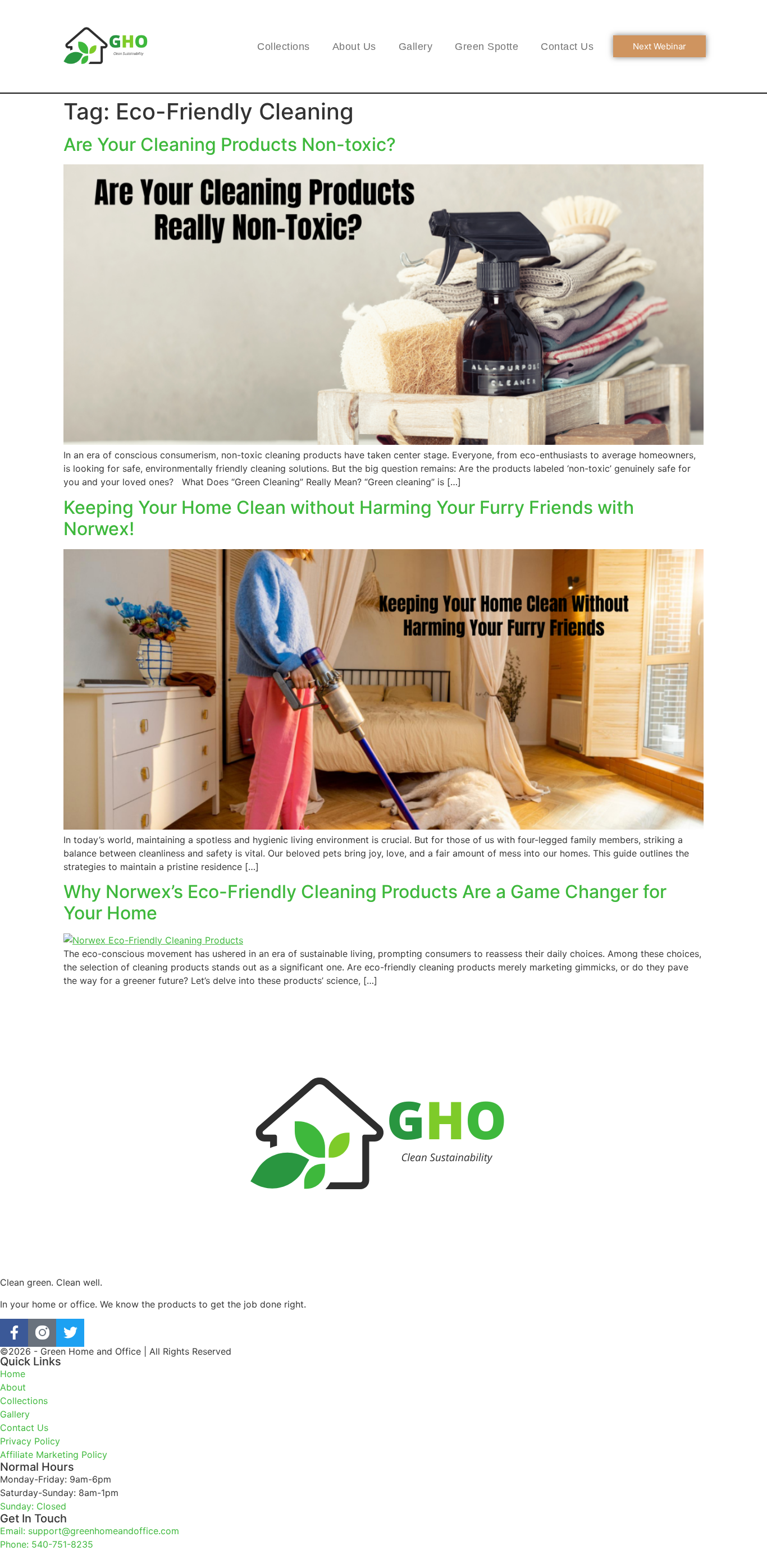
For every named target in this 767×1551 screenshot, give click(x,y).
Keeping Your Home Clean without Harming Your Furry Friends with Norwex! (348, 518)
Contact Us (567, 46)
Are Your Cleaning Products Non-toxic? (229, 144)
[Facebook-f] (14, 1333)
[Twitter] (70, 1333)
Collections (283, 46)
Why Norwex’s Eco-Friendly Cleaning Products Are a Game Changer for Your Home (364, 902)
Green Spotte (486, 46)
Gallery (416, 46)
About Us (354, 46)
